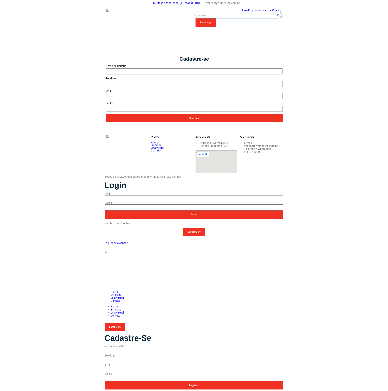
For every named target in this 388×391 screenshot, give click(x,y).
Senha (109, 103)
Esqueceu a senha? (116, 243)
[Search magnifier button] (278, 15)
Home (244, 10)
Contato (277, 10)
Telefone (111, 78)
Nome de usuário (116, 65)
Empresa (253, 10)
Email (109, 90)
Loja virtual (265, 10)
